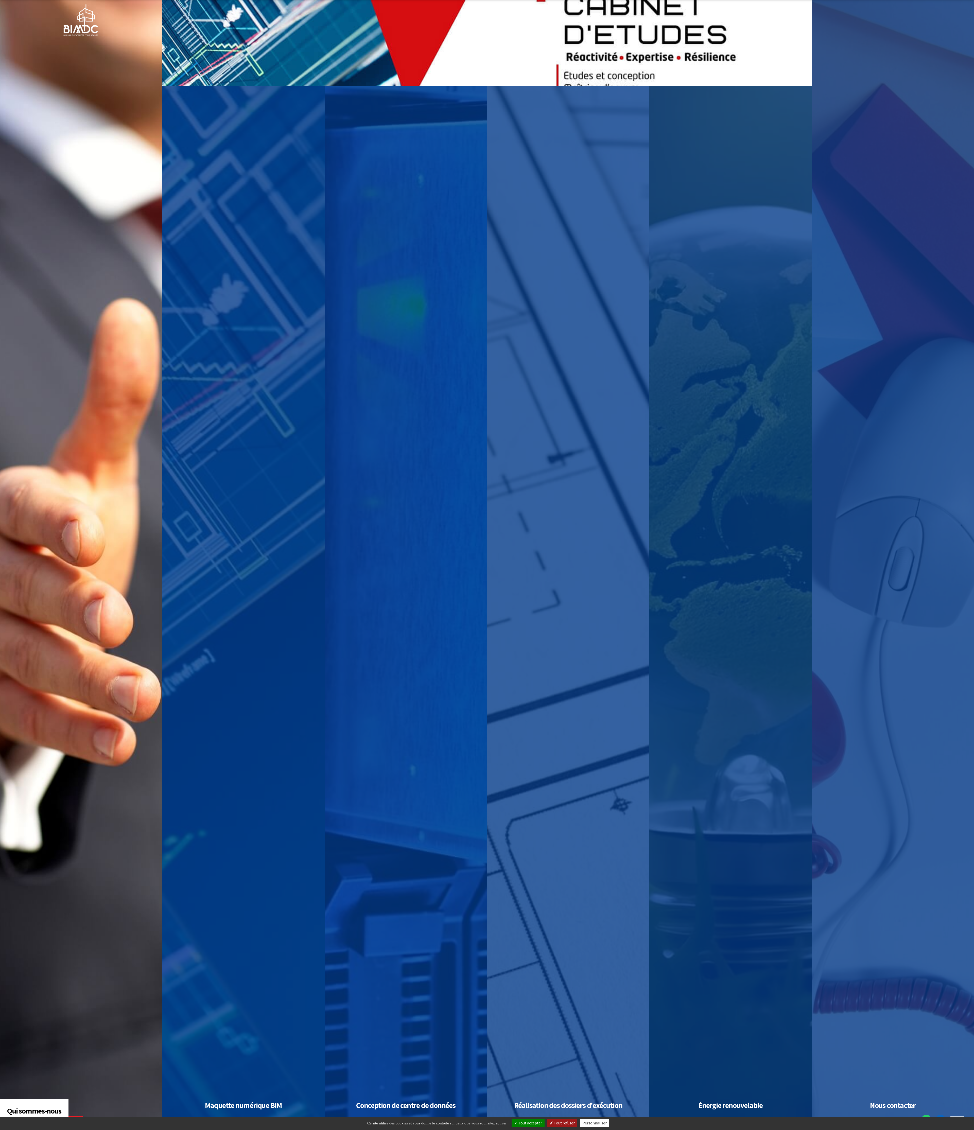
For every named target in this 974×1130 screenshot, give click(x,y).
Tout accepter (529, 1123)
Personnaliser (594, 1123)
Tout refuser (564, 1123)
